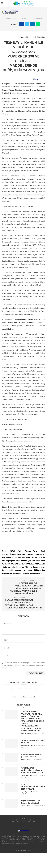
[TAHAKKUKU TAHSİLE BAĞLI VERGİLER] (11, 743)
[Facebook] (23, 820)
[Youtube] (13, 820)
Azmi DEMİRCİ (26, 759)
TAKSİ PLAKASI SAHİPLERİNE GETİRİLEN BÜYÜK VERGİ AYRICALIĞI (32, 770)
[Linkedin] (29, 820)
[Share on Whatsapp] (38, 24)
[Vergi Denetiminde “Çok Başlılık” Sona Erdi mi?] (11, 803)
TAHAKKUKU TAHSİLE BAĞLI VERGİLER (33, 741)
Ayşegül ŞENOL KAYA (28, 745)
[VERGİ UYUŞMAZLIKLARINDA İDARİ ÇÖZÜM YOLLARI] (11, 787)
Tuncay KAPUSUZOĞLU (29, 775)
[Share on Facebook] (21, 24)
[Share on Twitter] (27, 24)
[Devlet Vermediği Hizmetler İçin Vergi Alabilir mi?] (11, 757)
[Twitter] (18, 820)
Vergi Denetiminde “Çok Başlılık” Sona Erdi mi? (30, 802)
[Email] (34, 820)
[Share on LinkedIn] (32, 24)
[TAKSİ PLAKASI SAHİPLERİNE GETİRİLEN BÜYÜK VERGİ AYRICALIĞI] (11, 771)
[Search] (45, 3)
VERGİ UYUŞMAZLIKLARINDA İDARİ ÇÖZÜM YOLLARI (33, 786)
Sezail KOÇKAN (26, 733)
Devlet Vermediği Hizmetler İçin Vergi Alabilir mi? (31, 755)
